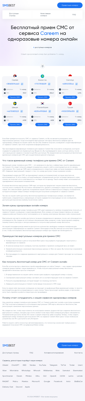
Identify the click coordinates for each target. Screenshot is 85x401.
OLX (44, 376)
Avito (68, 381)
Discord (19, 387)
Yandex (33, 365)
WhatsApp (26, 370)
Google (47, 381)
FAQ (31, 353)
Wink (58, 370)
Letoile (80, 376)
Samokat (66, 370)
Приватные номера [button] (70, 5)
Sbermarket (78, 370)
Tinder (72, 365)
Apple (27, 387)
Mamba (25, 381)
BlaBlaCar (78, 381)
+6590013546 (68, 84)
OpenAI (53, 376)
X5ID (24, 365)
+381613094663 (12, 84)
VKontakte (14, 370)
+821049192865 (40, 111)
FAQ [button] (74, 15)
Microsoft (36, 381)
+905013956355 (68, 111)
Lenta (71, 376)
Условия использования (54, 353)
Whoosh (36, 370)
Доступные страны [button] (14, 14)
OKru (38, 376)
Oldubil (5, 365)
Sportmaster (7, 376)
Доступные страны (10, 353)
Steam (19, 376)
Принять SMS (15, 97)
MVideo (29, 376)
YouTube (42, 365)
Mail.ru (15, 381)
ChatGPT (15, 365)
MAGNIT (5, 381)
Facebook (58, 381)
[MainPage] (8, 5)
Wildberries (48, 370)
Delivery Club (7, 387)
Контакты (78, 353)
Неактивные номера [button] (45, 14)
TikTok (63, 365)
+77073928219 (40, 84)
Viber (4, 370)
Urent (80, 365)
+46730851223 (13, 111)
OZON (62, 376)
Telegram (53, 365)
